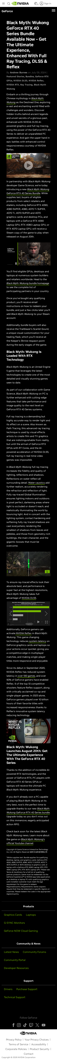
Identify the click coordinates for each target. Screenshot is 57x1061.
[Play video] (28, 165)
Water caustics (36, 482)
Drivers (8, 989)
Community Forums (34, 951)
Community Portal (14, 960)
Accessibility (38, 1044)
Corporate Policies (16, 1049)
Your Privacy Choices (37, 1039)
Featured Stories (15, 76)
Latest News (11, 951)
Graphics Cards (13, 914)
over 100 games (26, 675)
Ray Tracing (26, 84)
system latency (37, 641)
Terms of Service (18, 1044)
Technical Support (14, 997)
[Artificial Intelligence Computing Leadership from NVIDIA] (20, 3)
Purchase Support (26, 989)
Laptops (31, 914)
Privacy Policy (14, 1039)
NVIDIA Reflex (36, 80)
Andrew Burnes (18, 72)
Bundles (29, 76)
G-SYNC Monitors (14, 922)
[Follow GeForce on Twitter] (37, 1025)
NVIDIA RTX (12, 84)
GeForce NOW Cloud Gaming (21, 930)
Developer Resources (16, 968)
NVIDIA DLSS (20, 80)
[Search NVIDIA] (9, 2)
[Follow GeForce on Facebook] (13, 1025)
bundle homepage (27, 283)
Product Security (39, 1049)
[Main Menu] (3, 4)
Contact (28, 1053)
